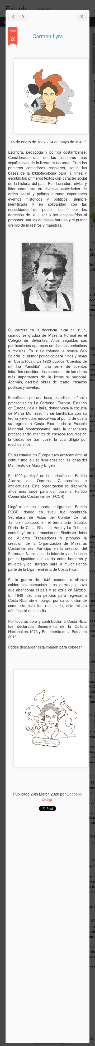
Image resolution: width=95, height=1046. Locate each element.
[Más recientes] (13, 16)
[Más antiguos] (23, 16)
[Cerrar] (82, 16)
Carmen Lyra (47, 36)
